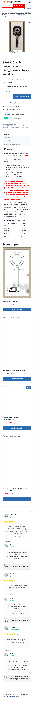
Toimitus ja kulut (7, 9)
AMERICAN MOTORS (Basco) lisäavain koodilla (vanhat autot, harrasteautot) (19, 678)
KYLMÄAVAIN (12, 129)
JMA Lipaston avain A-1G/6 (12, 301)
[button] (29, 22)
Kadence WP (16, 696)
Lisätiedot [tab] (7, 137)
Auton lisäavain (10, 125)
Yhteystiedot (27, 8)
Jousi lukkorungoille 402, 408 (18, 566)
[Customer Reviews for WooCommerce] (30, 511)
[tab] (17, 228)
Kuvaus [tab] (6, 134)
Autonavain (16, 127)
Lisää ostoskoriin (22, 97)
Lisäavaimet (18, 125)
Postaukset (20, 8)
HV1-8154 (21, 127)
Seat (5, 59)
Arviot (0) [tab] (7, 141)
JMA (7, 129)
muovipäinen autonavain (21, 129)
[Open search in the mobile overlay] (13, 6)
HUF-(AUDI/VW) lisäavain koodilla (14, 370)
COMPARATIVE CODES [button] (15, 220)
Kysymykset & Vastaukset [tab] (12, 144)
